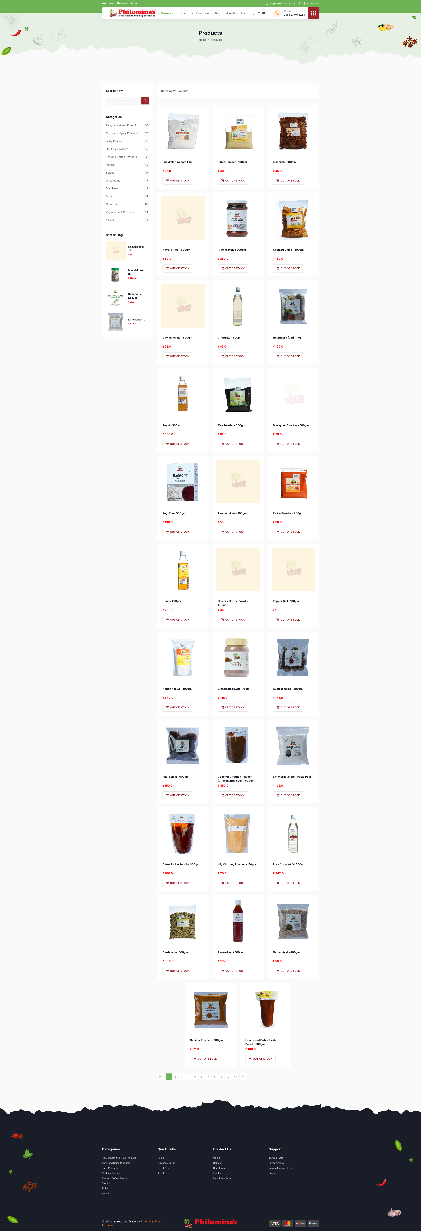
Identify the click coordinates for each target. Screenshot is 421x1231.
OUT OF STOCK (179, 180)
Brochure (218, 1173)
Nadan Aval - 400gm (286, 952)
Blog (218, 13)
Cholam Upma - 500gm (177, 337)
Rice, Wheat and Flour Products (119, 1157)
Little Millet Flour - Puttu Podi (292, 776)
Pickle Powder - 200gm (288, 513)
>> (235, 1076)
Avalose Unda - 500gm (288, 688)
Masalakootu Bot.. (136, 272)
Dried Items (127, 180)
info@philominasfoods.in (282, 3)
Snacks (106, 1183)
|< (160, 1076)
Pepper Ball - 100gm (286, 601)
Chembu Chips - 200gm (288, 249)
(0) (262, 13)
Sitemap (273, 1173)
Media (216, 1157)
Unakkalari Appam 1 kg (177, 162)
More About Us (234, 13)
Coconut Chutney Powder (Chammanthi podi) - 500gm (236, 778)
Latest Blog (164, 1168)
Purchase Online (200, 13)
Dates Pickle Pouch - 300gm (180, 864)
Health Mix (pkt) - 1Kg (287, 337)
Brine (127, 196)
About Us (162, 1173)
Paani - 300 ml (171, 425)
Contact (217, 1163)
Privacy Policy (276, 1163)
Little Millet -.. (136, 319)
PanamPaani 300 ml (230, 952)
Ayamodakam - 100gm (232, 513)
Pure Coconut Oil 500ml (288, 864)
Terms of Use (276, 1157)
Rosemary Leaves (134, 295)
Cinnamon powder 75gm (233, 688)
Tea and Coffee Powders (127, 157)
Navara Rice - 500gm (176, 249)
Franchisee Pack (222, 1178)
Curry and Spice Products (127, 133)
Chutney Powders (127, 149)
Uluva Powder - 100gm (232, 162)
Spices (127, 172)
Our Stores (219, 1168)
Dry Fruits (127, 188)
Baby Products (127, 141)
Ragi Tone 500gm (173, 513)
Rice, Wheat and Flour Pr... (127, 125)
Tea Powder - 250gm (231, 425)
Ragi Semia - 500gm (175, 776)
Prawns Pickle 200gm (232, 249)
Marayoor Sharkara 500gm (291, 425)
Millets (127, 220)
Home (182, 13)
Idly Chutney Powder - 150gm (237, 864)
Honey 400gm (171, 601)
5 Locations (313, 3)
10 (227, 1076)
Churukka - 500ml (229, 337)
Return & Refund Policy (281, 1168)
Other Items (127, 204)
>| (242, 1076)
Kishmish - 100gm (284, 162)
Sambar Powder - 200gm (206, 1040)
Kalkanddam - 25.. (137, 248)
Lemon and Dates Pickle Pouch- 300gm (261, 1042)
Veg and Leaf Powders (127, 212)
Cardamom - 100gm (175, 952)
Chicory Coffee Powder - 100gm (234, 603)
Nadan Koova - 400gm (177, 688)
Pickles (127, 164)
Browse (166, 13)
